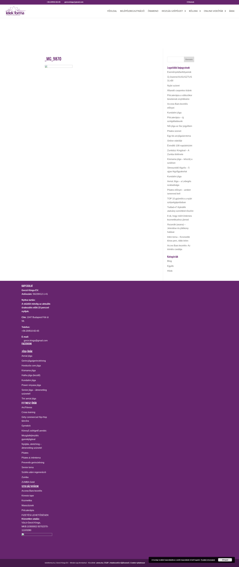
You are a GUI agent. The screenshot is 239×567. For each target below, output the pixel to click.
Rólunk (193, 11)
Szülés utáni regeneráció (34, 472)
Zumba (25, 477)
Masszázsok (28, 505)
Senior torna (28, 467)
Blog (169, 261)
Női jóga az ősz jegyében (179, 126)
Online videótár (213, 11)
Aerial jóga (27, 356)
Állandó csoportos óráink (179, 90)
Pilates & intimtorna (31, 458)
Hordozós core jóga (31, 365)
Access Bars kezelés (32, 491)
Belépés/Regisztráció (132, 11)
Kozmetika (27, 500)
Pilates (25, 453)
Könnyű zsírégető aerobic (34, 431)
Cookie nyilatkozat (137, 563)
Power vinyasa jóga (31, 385)
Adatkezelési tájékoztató (119, 563)
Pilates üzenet (174, 131)
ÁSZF (106, 563)
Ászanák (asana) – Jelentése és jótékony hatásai (178, 228)
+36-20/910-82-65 (30, 331)
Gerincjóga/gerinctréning (34, 361)
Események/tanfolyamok (179, 72)
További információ (208, 560)
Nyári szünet (173, 85)
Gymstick (26, 426)
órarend (153, 11)
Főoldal (112, 11)
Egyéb (170, 266)
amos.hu (99, 563)
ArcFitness (27, 407)
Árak (232, 11)
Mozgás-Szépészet (172, 11)
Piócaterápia (28, 510)
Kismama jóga (29, 370)
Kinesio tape (28, 495)
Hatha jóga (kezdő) (31, 375)
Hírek (169, 271)
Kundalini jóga (174, 112)
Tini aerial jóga (29, 398)
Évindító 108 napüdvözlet (179, 145)
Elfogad (225, 560)
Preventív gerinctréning (33, 462)
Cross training (28, 412)
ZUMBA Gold (28, 482)
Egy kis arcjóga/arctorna (179, 136)
